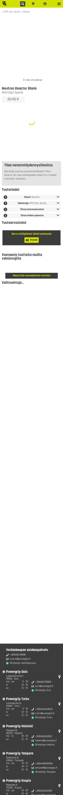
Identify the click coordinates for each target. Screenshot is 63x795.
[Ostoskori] (33, 4)
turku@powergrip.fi (44, 713)
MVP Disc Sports (12, 12)
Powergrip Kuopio (18, 781)
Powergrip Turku (17, 699)
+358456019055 (43, 791)
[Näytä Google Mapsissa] (59, 677)
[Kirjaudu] (44, 4)
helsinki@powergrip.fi (46, 740)
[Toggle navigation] (59, 4)
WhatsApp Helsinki (45, 745)
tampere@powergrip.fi (46, 768)
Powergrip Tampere (19, 753)
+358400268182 (43, 736)
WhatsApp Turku (43, 717)
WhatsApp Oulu (43, 690)
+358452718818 (18, 655)
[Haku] (22, 3)
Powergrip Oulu (17, 672)
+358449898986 (44, 764)
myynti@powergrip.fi (20, 659)
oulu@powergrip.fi (44, 686)
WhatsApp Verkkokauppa (23, 663)
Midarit (26, 12)
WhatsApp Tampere (45, 772)
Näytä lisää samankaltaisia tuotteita (31, 275)
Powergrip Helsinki (19, 726)
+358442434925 (44, 709)
